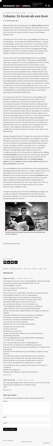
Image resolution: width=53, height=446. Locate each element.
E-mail (5, 423)
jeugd (40, 268)
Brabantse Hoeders (16, 268)
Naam (5, 417)
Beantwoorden (7, 374)
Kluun (45, 268)
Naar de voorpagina (8, 440)
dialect (34, 268)
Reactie (5, 401)
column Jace (27, 268)
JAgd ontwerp (46, 443)
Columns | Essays (20, 12)
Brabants (6, 268)
